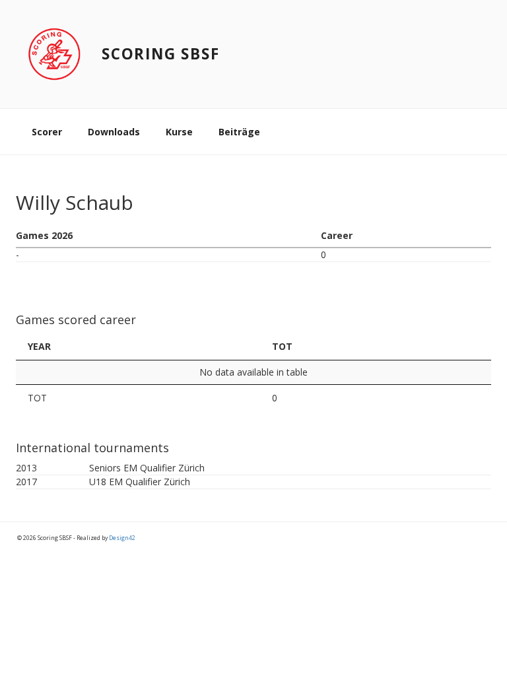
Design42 (122, 538)
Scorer (47, 131)
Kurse (179, 131)
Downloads (114, 131)
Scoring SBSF (161, 54)
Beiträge (239, 131)
